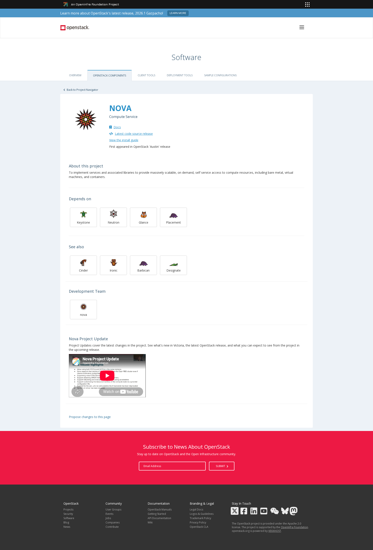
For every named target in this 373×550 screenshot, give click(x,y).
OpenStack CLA (199, 527)
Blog (66, 522)
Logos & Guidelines (201, 514)
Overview (75, 75)
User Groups (113, 509)
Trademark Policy (200, 518)
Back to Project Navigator (82, 90)
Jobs (108, 518)
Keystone (83, 222)
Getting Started (157, 514)
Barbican (143, 270)
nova (83, 315)
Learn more (178, 13)
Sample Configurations (220, 75)
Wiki (150, 522)
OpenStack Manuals (160, 509)
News (66, 527)
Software (68, 518)
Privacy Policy (198, 522)
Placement (173, 222)
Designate (173, 270)
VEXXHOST (274, 531)
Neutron (113, 222)
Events (109, 514)
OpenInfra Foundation (294, 527)
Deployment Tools (180, 75)
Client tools (146, 75)
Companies (113, 522)
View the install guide (123, 140)
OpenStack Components (109, 75)
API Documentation (159, 518)
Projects (68, 509)
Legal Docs (196, 509)
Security (68, 514)
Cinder (83, 270)
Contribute (112, 527)
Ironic (113, 270)
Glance (143, 222)
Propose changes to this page (90, 417)
